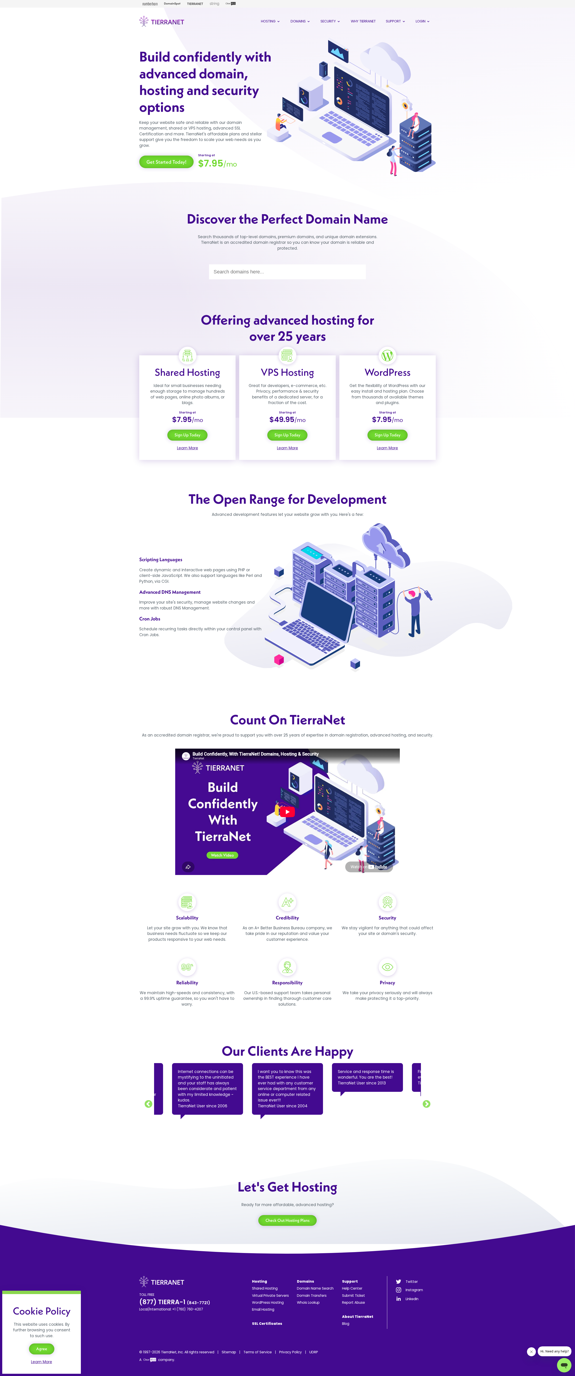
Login (421, 21)
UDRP (313, 1352)
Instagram (414, 1290)
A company (156, 1359)
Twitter (412, 1281)
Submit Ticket (353, 1295)
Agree (41, 1348)
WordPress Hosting (268, 1302)
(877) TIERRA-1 (174, 1302)
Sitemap (229, 1352)
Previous (148, 1104)
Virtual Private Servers (270, 1295)
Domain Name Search (315, 1288)
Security (329, 21)
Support (394, 21)
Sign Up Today (187, 434)
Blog (345, 1323)
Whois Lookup (308, 1302)
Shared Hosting (265, 1288)
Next (426, 1104)
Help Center (352, 1288)
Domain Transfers (312, 1295)
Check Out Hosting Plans (287, 1220)
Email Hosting (263, 1309)
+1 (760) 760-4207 (187, 1309)
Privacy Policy (290, 1352)
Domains (299, 21)
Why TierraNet (363, 21)
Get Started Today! (166, 162)
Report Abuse (353, 1302)
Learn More (187, 448)
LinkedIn (412, 1299)
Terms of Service (257, 1352)
